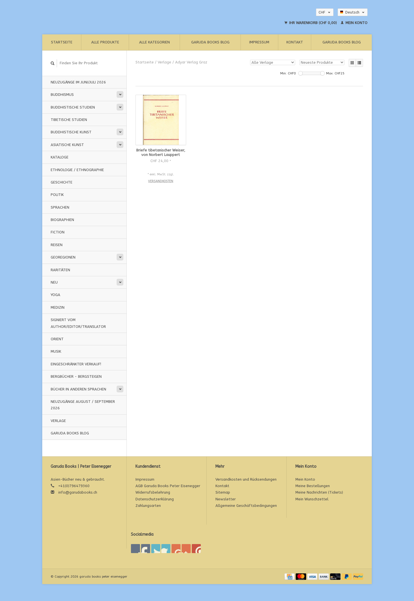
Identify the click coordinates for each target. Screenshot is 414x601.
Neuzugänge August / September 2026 (83, 404)
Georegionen (63, 257)
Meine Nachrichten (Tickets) (319, 492)
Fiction (57, 232)
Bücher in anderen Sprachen (78, 389)
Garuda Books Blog (210, 42)
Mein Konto (356, 23)
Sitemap (222, 492)
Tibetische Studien (69, 120)
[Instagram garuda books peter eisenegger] (196, 548)
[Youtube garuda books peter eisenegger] (176, 548)
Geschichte (61, 182)
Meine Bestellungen (312, 486)
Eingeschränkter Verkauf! (76, 364)
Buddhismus (62, 94)
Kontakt (294, 42)
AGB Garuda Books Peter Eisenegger (167, 486)
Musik (56, 351)
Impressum (259, 42)
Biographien (62, 220)
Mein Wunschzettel (311, 499)
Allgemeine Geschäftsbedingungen (246, 505)
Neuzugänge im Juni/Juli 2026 (78, 82)
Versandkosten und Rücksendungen (246, 479)
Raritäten (60, 270)
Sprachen (60, 207)
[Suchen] (52, 63)
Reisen (57, 245)
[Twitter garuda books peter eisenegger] (145, 548)
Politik (57, 195)
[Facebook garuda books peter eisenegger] (135, 548)
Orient (57, 339)
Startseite (61, 42)
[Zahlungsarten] (290, 576)
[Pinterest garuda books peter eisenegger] (165, 548)
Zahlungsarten (148, 505)
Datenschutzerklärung (154, 499)
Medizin (57, 307)
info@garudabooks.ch (77, 492)
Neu (54, 282)
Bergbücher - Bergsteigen (76, 376)
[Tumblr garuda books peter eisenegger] (186, 548)
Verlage (58, 421)
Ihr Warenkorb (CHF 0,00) (313, 23)
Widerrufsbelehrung (152, 492)
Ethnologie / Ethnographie (77, 170)
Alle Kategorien (154, 42)
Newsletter (225, 499)
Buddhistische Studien (73, 107)
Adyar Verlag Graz (191, 62)
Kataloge (59, 157)
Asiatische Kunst (67, 145)
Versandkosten (160, 181)
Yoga (55, 295)
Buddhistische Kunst (71, 132)
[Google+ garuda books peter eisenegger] (155, 548)
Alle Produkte (105, 42)
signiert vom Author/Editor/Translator (78, 323)
